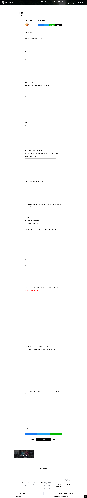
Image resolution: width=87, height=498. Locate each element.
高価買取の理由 (39, 471)
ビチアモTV (57, 486)
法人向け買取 (49, 3)
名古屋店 (49, 483)
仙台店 (45, 489)
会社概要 (25, 484)
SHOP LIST (49, 1)
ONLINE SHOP (55, 1)
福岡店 (49, 485)
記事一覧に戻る (43, 439)
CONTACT (59, 1)
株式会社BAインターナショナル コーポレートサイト (65, 493)
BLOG (56, 479)
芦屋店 (45, 482)
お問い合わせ (26, 485)
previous (32, 439)
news (58, 25)
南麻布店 (49, 482)
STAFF (46, 1)
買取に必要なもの (46, 471)
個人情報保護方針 (18, 496)
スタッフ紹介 (33, 482)
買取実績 (45, 3)
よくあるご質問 (61, 3)
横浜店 (45, 485)
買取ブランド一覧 (55, 3)
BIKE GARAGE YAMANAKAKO (22, 493)
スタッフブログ (67, 480)
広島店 (45, 488)
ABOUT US (42, 1)
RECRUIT (63, 1)
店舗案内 (41, 482)
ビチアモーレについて (27, 482)
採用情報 (33, 484)
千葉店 (49, 488)
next (54, 439)
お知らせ (66, 479)
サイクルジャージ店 (45, 484)
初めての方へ (40, 3)
